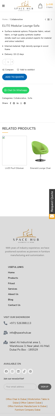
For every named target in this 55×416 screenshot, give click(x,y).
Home (5, 19)
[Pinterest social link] (14, 103)
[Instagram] (12, 371)
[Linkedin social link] (17, 103)
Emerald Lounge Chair (40, 168)
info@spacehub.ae (20, 332)
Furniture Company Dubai (27, 409)
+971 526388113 (20, 323)
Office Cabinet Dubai (30, 402)
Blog (10, 299)
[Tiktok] (24, 371)
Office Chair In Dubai (16, 399)
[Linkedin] (18, 371)
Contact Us (14, 305)
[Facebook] (6, 371)
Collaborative (16, 19)
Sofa (30, 98)
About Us (13, 294)
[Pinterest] (30, 371)
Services (12, 289)
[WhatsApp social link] (21, 103)
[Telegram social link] (25, 103)
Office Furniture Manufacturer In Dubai (27, 406)
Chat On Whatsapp (17, 90)
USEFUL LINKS (15, 267)
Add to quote (14, 77)
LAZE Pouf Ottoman (14, 168)
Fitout (11, 283)
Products (13, 278)
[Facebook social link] (10, 103)
